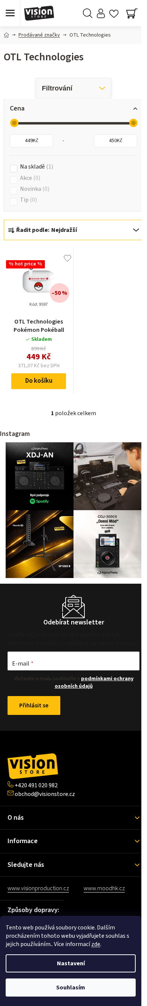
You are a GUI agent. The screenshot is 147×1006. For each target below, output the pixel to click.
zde (95, 944)
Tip (27, 200)
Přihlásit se (34, 705)
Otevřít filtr (73, 88)
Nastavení (71, 963)
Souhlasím (70, 987)
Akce (29, 178)
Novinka (33, 189)
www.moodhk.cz (104, 888)
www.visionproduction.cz (38, 888)
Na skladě (35, 166)
